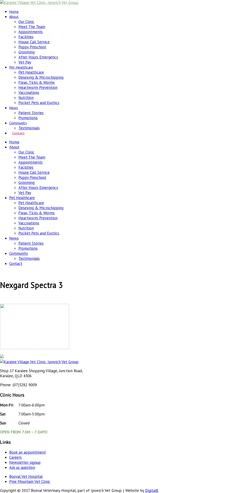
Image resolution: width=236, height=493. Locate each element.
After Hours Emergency (38, 57)
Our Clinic (26, 21)
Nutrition (26, 97)
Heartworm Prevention (37, 87)
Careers (15, 457)
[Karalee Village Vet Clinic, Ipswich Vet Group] (39, 2)
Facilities (25, 36)
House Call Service (34, 41)
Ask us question (22, 467)
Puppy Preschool (32, 46)
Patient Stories (31, 112)
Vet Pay (24, 62)
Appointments (30, 31)
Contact (18, 133)
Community (18, 123)
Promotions (28, 117)
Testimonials (29, 127)
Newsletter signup (25, 462)
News (13, 107)
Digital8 (151, 490)
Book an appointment (27, 452)
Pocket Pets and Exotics (38, 102)
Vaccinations (28, 92)
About (14, 16)
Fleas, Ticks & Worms (36, 82)
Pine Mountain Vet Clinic (29, 481)
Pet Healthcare (21, 67)
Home (14, 11)
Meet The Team (31, 26)
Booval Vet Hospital (26, 476)
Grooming (26, 52)
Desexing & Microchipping (40, 77)
